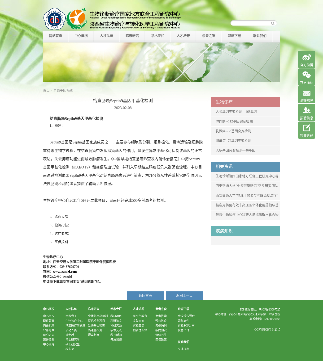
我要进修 (306, 136)
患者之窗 (208, 36)
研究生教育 (140, 316)
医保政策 (161, 339)
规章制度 (93, 335)
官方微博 (306, 65)
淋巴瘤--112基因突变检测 (234, 121)
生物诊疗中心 (74, 321)
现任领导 (48, 321)
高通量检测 (95, 330)
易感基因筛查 (96, 325)
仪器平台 (183, 330)
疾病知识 (161, 330)
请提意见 (306, 100)
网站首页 (55, 36)
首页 (46, 90)
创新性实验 (140, 330)
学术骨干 (71, 316)
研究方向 (48, 335)
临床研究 (132, 36)
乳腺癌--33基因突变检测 (233, 131)
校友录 (69, 349)
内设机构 (48, 325)
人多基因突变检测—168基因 (236, 111)
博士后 (69, 335)
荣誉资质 (48, 339)
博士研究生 (72, 339)
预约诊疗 (161, 321)
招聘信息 (306, 118)
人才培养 (183, 36)
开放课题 (116, 339)
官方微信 (306, 82)
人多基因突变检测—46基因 (235, 150)
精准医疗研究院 (75, 325)
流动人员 (71, 330)
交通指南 (183, 349)
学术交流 (116, 330)
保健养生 (161, 335)
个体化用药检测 (98, 316)
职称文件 (183, 321)
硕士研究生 (72, 344)
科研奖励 (116, 325)
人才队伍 (106, 36)
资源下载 (234, 36)
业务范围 (48, 330)
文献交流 (138, 321)
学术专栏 (157, 36)
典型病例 (161, 325)
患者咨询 (161, 316)
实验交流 (138, 325)
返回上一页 (184, 295)
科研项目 (116, 316)
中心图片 (48, 344)
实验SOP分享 (186, 325)
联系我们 (259, 36)
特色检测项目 (96, 321)
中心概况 (81, 36)
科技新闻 (116, 335)
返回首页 (145, 295)
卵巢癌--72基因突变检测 (233, 141)
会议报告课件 (186, 316)
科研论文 (116, 321)
